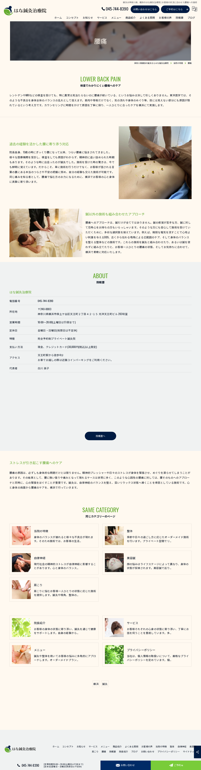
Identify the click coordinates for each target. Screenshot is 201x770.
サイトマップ (189, 751)
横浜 (96, 684)
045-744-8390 (45, 301)
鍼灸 (105, 684)
